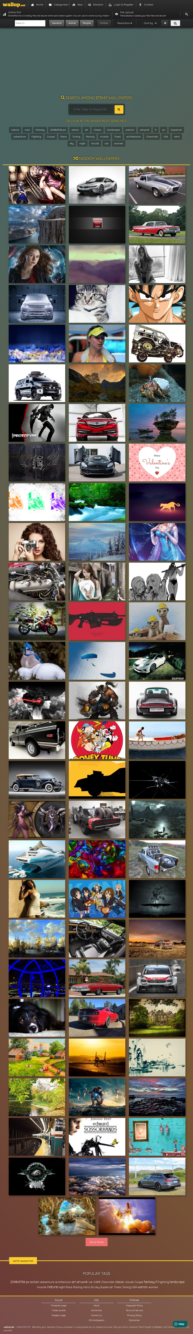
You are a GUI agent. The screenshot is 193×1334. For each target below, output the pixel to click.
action (75, 129)
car (107, 143)
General (56, 23)
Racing (90, 136)
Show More (96, 1242)
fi (155, 129)
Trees (117, 136)
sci (163, 129)
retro (177, 136)
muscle (104, 136)
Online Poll (96, 1310)
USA (165, 136)
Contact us (96, 1315)
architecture (133, 136)
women (118, 143)
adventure (19, 136)
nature (15, 129)
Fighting (36, 136)
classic (97, 129)
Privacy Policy (134, 1315)
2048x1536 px (58, 129)
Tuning (76, 136)
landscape (113, 129)
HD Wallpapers (96, 1320)
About (96, 1305)
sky (72, 143)
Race (64, 136)
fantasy (40, 129)
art (86, 129)
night (82, 143)
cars (27, 129)
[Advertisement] (96, 63)
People (87, 23)
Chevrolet (152, 136)
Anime (72, 23)
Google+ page (59, 1315)
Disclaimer (134, 1320)
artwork (144, 129)
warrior (130, 129)
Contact (158, 1327)
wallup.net (9, 1327)
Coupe (51, 136)
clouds (95, 143)
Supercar (176, 129)
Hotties (104, 23)
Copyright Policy (134, 1305)
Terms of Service (134, 1310)
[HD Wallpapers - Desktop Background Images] (14, 4)
